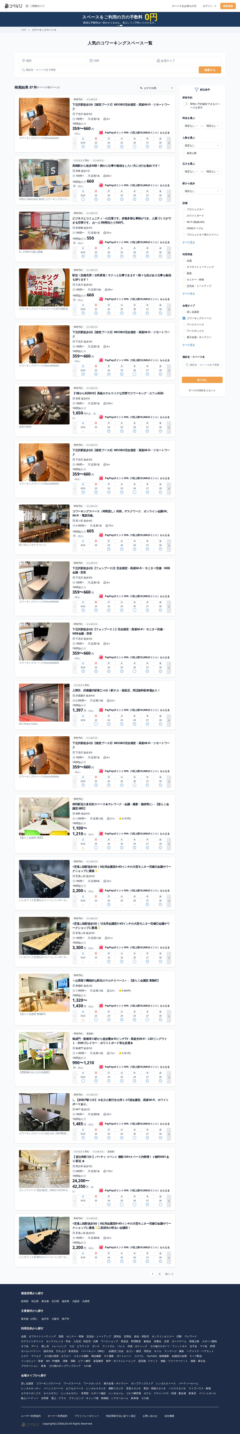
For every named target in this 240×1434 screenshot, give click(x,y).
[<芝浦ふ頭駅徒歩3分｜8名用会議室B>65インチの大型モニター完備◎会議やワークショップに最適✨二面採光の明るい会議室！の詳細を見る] (95, 1240)
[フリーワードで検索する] (22, 69)
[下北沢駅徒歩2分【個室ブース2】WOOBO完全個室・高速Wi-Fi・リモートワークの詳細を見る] (95, 351)
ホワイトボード (195, 215)
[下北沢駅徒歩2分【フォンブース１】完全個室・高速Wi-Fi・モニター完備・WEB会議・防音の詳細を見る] (95, 648)
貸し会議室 (193, 311)
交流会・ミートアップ (199, 285)
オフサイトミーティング (200, 267)
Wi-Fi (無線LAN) (195, 222)
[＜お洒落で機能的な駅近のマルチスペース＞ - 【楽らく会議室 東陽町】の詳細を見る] (95, 998)
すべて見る (189, 242)
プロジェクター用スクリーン (203, 234)
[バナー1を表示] (119, 25)
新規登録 (228, 6)
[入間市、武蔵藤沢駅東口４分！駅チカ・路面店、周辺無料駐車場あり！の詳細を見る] (95, 705)
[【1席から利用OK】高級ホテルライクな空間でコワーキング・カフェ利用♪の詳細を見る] (95, 410)
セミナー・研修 (195, 279)
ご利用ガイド (37, 6)
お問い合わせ (150, 1415)
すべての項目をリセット (202, 390)
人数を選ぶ (189, 137)
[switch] (185, 103)
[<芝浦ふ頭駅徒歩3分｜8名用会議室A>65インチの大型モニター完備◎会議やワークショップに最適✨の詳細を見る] (95, 883)
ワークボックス (195, 330)
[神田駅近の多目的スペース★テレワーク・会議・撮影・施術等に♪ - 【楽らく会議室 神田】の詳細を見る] (95, 824)
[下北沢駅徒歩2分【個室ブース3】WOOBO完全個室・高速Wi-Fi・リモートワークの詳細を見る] (95, 762)
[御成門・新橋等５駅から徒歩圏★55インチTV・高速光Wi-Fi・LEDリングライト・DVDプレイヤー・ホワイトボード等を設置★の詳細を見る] (95, 1057)
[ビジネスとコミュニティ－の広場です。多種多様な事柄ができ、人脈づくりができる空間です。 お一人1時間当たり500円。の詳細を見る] (95, 235)
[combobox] (191, 126)
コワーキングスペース (199, 318)
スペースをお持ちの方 (184, 6)
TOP (23, 29)
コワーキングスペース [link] (44, 29)
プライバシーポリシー (86, 1415)
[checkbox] (184, 153)
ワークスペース (195, 324)
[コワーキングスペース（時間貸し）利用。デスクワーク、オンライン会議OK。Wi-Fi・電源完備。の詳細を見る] (95, 528)
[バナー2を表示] (121, 25)
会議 (189, 260)
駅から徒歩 (189, 183)
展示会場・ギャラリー (199, 337)
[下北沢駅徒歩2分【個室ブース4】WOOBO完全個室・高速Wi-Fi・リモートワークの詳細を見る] (95, 469)
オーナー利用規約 (57, 1415)
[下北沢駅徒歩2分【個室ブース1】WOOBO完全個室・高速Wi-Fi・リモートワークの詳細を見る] (95, 123)
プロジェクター (195, 209)
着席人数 (192, 153)
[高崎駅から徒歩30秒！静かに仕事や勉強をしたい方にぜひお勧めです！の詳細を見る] (95, 180)
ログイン (208, 6)
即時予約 (187, 97)
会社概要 (169, 1415)
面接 (189, 273)
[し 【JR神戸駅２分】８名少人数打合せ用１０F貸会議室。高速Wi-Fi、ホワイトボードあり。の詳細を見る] (95, 1116)
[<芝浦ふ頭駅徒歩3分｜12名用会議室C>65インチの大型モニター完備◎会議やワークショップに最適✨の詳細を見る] (95, 940)
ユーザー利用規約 (31, 1415)
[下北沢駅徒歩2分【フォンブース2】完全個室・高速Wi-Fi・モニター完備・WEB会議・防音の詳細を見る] (95, 587)
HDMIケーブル (195, 228)
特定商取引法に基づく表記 (121, 1415)
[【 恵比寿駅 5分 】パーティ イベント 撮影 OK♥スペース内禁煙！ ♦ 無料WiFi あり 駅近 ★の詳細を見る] (95, 1178)
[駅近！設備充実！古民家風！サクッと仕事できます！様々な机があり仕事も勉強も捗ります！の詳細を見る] (95, 292)
